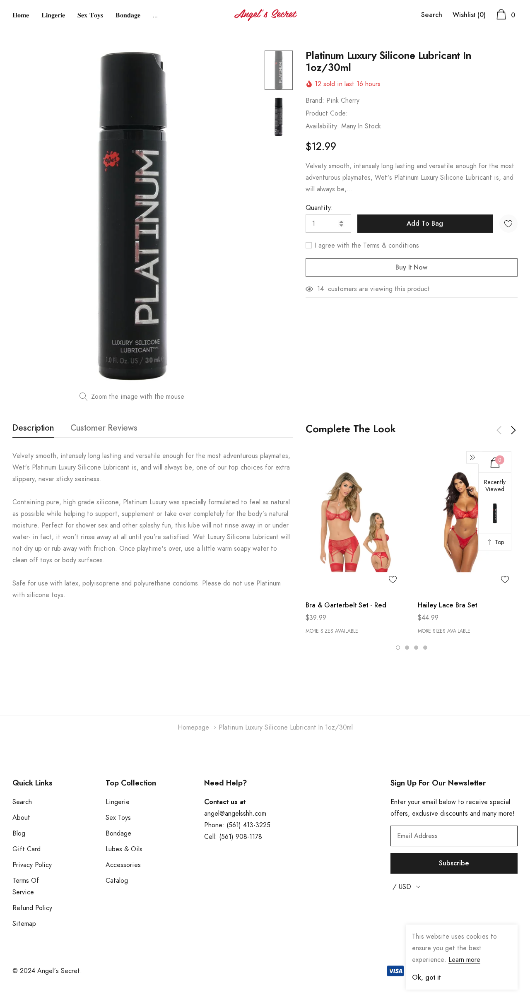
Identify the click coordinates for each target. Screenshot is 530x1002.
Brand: (315, 100)
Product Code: (327, 113)
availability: (322, 126)
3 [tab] (416, 648)
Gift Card (26, 849)
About (21, 817)
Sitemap (24, 923)
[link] (279, 70)
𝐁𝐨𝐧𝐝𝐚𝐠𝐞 (128, 15)
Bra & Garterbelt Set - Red (346, 605)
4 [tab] (425, 648)
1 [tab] (398, 648)
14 (320, 289)
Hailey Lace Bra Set (447, 605)
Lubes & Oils (124, 849)
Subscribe (454, 863)
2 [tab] (407, 648)
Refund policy (32, 908)
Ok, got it (426, 977)
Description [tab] (33, 428)
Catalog (117, 880)
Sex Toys (118, 817)
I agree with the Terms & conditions (366, 245)
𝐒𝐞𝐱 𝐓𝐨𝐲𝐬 (90, 15)
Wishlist (469, 15)
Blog (18, 833)
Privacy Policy (32, 865)
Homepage (193, 727)
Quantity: (319, 208)
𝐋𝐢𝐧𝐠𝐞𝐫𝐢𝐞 (53, 15)
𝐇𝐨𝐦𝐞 (20, 15)
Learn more (464, 959)
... (155, 15)
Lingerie (118, 802)
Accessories (123, 865)
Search (431, 15)
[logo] (265, 15)
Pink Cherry (342, 100)
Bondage (118, 833)
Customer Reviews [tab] (103, 428)
